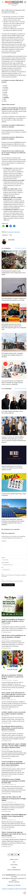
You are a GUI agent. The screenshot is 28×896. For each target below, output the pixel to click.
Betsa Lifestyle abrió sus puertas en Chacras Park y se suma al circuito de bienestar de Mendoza (13, 728)
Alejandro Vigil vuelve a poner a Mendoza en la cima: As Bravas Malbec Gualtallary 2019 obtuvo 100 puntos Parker (14, 745)
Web (2, 567)
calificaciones (5, 235)
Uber (11, 235)
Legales (14, 867)
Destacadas (17, 232)
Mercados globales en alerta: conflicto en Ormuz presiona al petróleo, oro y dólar (14, 299)
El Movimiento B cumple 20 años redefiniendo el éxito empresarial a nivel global (13, 272)
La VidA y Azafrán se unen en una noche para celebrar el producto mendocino (14, 713)
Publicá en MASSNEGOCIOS (14, 869)
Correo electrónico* (5, 562)
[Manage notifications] (24, 893)
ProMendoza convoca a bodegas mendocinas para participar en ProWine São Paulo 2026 (13, 780)
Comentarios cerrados (7, 632)
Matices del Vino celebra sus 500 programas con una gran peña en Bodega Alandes (14, 798)
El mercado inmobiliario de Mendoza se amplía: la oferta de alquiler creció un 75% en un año (13, 621)
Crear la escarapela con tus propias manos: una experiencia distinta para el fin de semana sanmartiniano (13, 763)
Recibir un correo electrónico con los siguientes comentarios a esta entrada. (14, 575)
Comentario (4, 540)
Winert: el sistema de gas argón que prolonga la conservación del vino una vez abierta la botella (14, 833)
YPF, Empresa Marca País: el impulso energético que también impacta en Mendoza (12, 355)
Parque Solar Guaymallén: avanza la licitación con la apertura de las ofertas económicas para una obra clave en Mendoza (13, 521)
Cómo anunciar (14, 864)
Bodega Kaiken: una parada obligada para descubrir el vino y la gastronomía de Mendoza (14, 816)
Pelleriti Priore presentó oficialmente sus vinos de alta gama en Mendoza (13, 636)
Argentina (10, 232)
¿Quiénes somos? (14, 859)
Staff (14, 862)
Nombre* (3, 557)
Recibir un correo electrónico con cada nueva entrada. (12, 581)
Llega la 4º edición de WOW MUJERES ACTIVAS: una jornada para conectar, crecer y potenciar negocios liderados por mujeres (14, 439)
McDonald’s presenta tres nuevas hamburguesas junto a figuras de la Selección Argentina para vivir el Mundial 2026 (14, 326)
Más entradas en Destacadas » (20, 388)
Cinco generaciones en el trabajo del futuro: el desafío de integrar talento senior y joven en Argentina (12, 382)
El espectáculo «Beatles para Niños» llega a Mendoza (14, 494)
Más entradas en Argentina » (20, 248)
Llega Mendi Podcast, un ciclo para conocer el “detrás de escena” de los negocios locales (12, 467)
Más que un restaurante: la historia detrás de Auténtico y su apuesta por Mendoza (12, 676)
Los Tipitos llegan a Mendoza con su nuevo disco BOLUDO (12, 412)
